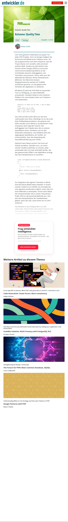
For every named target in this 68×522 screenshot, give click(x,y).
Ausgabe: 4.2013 (47, 40)
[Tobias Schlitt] (18, 46)
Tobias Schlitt (25, 46)
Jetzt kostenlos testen (28, 247)
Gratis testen (57, 3)
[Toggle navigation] (13, 3)
